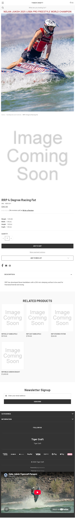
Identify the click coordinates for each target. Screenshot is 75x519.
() (72, 3)
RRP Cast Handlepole (33, 334)
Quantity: (4, 234)
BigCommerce (41, 467)
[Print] (10, 265)
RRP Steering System (58, 334)
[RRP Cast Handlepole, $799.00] (37, 317)
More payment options (37, 252)
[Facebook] (2, 265)
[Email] (6, 265)
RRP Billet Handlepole (9, 334)
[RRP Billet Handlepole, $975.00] (13, 317)
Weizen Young (40, 471)
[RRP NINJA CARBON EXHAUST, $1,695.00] (13, 355)
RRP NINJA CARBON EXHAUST (10, 372)
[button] (27, 210)
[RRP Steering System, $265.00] (62, 317)
